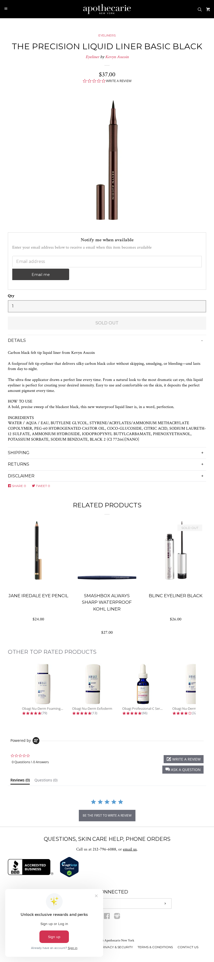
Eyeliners (107, 35)
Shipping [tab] (18, 452)
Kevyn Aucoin (117, 57)
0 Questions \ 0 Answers (30, 762)
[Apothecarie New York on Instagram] (117, 917)
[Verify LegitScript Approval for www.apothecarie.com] (69, 876)
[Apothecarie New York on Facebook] (107, 917)
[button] (183, 770)
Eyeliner (92, 57)
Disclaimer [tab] (21, 475)
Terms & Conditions (155, 947)
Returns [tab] (18, 464)
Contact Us (187, 947)
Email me (41, 274)
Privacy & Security (116, 947)
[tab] (20, 781)
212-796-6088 (104, 849)
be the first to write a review (107, 815)
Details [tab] (17, 340)
